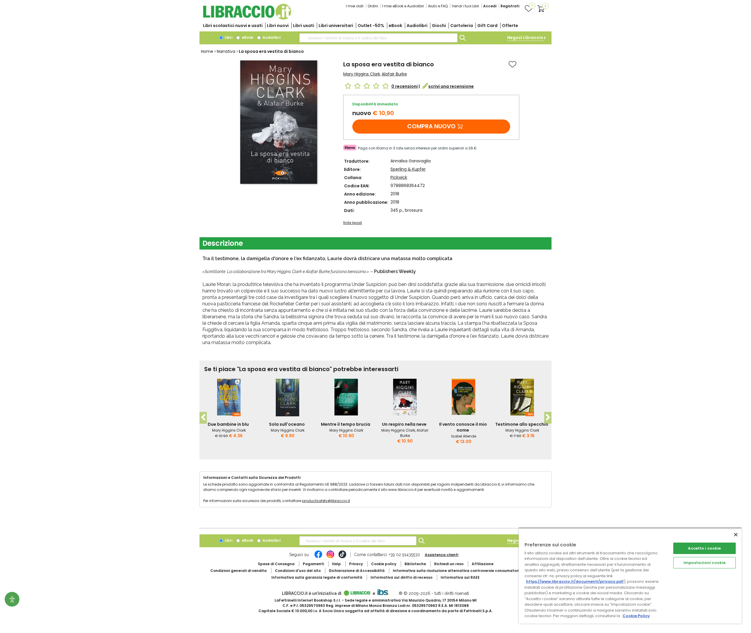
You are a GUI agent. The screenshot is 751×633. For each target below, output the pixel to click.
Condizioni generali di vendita (238, 570)
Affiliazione (482, 563)
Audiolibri (417, 25)
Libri (228, 37)
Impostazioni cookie (704, 562)
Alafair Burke (394, 74)
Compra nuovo (431, 126)
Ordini (373, 6)
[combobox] (378, 38)
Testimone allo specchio (521, 424)
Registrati (509, 6)
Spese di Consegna (276, 563)
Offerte (510, 25)
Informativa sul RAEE (460, 577)
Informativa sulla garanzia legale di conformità (316, 577)
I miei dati (354, 6)
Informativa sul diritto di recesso (401, 577)
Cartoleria (461, 25)
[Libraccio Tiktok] (342, 557)
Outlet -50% (371, 25)
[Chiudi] (736, 534)
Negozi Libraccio (525, 38)
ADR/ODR (467, 570)
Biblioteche (415, 563)
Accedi (489, 6)
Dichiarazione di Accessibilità (357, 570)
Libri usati (303, 25)
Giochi (439, 25)
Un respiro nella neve (404, 424)
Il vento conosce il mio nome (463, 427)
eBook (395, 25)
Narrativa (226, 51)
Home (207, 51)
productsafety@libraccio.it (326, 500)
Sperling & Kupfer (408, 169)
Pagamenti (313, 563)
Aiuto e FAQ (438, 6)
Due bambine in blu (228, 424)
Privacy (356, 563)
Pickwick (398, 177)
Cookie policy (383, 563)
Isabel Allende (463, 436)
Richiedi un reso (449, 563)
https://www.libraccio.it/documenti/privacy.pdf (575, 581)
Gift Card (487, 25)
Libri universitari (336, 25)
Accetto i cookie (704, 548)
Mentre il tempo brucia (345, 424)
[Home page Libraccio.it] (247, 18)
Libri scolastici (233, 25)
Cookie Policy (636, 616)
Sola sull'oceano (287, 424)
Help (336, 563)
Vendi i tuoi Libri (465, 6)
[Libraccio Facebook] (318, 557)
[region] (630, 576)
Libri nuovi (278, 25)
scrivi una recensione (451, 86)
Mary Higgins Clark (361, 74)
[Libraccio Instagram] (330, 557)
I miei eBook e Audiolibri (403, 6)
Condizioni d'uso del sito (298, 570)
